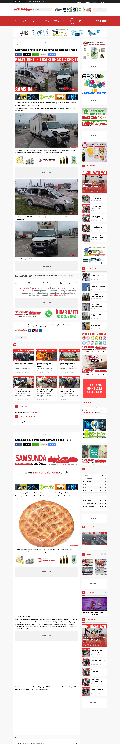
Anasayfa (17, 42)
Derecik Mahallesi (40, 275)
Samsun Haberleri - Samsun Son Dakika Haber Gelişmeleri (35, 42)
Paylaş (20, 54)
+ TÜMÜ (105, 527)
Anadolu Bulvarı (24, 275)
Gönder (37, 54)
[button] (83, 191)
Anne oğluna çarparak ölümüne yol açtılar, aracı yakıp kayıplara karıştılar (94, 411)
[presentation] (83, 181)
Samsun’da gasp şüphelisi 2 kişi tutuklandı (38, 1)
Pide (18, 737)
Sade (33, 737)
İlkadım (53, 275)
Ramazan (21, 737)
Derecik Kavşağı (32, 275)
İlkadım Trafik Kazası (61, 275)
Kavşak (68, 275)
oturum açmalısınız (32, 412)
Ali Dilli (18, 275)
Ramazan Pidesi (28, 737)
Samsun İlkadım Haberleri (56, 42)
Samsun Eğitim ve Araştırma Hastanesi (51, 217)
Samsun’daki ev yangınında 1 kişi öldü (91, 407)
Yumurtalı (37, 737)
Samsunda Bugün (22, 283)
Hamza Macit (48, 275)
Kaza (71, 275)
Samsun (25, 276)
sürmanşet (29, 276)
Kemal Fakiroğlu (19, 276)
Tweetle (28, 54)
